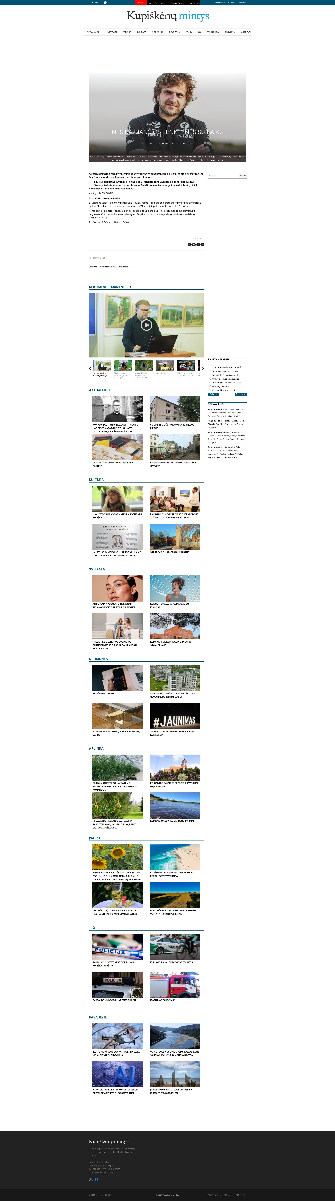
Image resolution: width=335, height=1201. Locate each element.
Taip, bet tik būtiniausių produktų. (225, 375)
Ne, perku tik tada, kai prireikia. (224, 390)
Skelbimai (93, 1195)
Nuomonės (98, 659)
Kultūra (96, 480)
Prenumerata (220, 3)
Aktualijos (99, 390)
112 (92, 928)
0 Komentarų (167, 143)
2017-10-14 (150, 143)
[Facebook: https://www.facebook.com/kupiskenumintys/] (105, 2)
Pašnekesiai (106, 1195)
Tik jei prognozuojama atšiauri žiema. (227, 383)
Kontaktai (242, 3)
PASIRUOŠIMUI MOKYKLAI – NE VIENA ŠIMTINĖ (177, 3)
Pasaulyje (98, 1017)
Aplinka (96, 748)
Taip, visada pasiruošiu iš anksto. (225, 371)
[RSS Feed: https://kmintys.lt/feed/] (91, 1179)
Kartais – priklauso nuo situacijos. (225, 379)
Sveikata (97, 569)
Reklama (231, 3)
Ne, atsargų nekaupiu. (221, 386)
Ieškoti (243, 175)
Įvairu (94, 838)
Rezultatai (241, 394)
